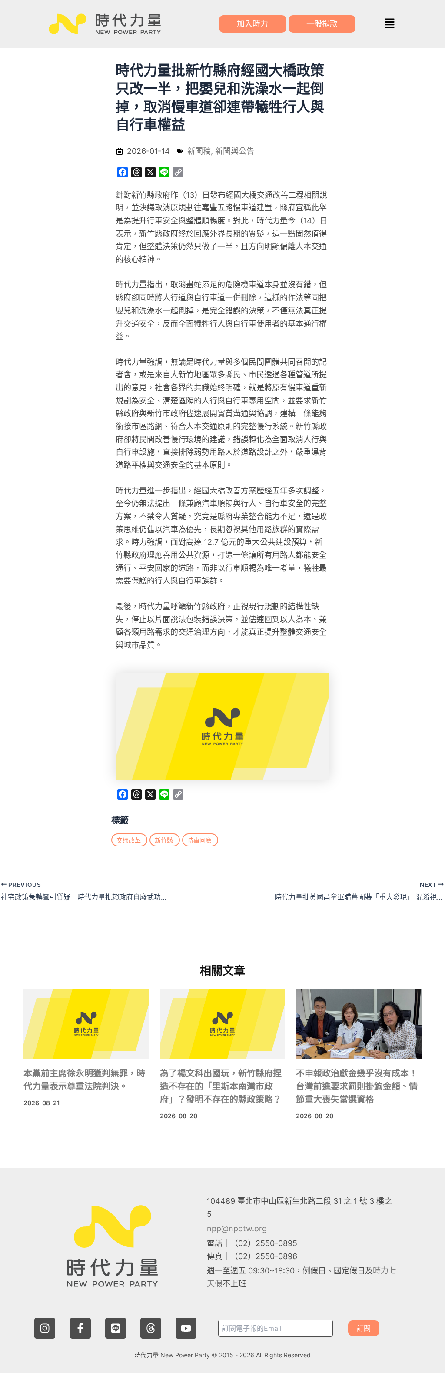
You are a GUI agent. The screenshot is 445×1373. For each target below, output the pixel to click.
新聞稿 (199, 151)
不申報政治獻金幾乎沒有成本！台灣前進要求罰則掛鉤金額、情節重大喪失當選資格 (357, 1086)
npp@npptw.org (237, 1228)
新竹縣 (164, 840)
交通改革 (128, 840)
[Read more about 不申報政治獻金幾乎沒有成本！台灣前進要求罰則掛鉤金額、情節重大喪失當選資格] (359, 1024)
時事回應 (199, 840)
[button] (389, 23)
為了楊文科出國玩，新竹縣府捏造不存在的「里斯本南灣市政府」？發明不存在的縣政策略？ (221, 1086)
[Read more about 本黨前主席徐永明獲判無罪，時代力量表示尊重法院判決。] (86, 1024)
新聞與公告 (234, 151)
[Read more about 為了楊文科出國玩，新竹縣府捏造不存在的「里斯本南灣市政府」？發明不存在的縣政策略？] (223, 1024)
